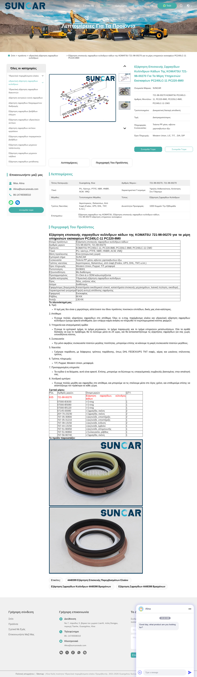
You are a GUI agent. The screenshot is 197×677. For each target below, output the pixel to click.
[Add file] (140, 672)
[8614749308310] (79, 653)
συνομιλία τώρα (26, 210)
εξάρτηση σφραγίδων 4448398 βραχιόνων (141, 586)
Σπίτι (77, 5)
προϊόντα (105, 6)
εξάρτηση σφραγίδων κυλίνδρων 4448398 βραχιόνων (81, 586)
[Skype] (17, 202)
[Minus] (190, 609)
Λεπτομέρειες (69, 162)
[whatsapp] (11, 202)
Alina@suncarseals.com (25, 189)
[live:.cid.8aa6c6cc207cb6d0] (85, 653)
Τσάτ (168, 5)
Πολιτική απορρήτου (25, 674)
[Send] (189, 672)
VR (151, 5)
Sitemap (40, 674)
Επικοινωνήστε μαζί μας (140, 5)
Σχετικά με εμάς (90, 5)
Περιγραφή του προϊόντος (112, 162)
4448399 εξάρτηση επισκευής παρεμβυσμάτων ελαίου (97, 580)
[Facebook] (73, 653)
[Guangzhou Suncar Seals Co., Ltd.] (25, 5)
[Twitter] (67, 653)
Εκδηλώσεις (122, 6)
